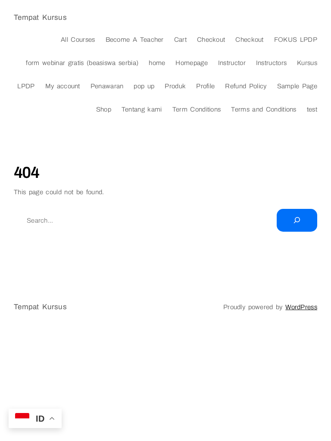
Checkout (211, 39)
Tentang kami (142, 109)
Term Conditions (196, 109)
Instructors (271, 62)
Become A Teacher (135, 39)
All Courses (78, 39)
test (312, 109)
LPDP (25, 86)
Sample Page (297, 86)
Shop (103, 109)
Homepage (191, 62)
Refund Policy (245, 86)
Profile (205, 86)
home (157, 62)
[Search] (297, 220)
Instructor (232, 62)
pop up (144, 86)
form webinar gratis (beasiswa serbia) (82, 62)
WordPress (301, 307)
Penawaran (107, 86)
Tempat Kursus (40, 17)
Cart (180, 39)
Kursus (307, 62)
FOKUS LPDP (295, 39)
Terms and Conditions (263, 109)
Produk (175, 86)
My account (62, 86)
